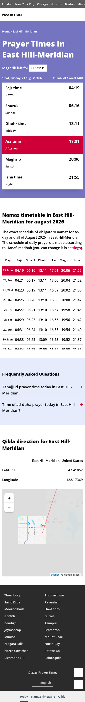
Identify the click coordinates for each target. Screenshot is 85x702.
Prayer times (12, 14)
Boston (70, 4)
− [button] (9, 507)
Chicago (42, 4)
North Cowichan (16, 651)
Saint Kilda (12, 602)
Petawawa (52, 651)
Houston (56, 4)
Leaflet (55, 574)
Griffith (9, 616)
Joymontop (12, 630)
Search (80, 14)
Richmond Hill (14, 658)
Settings (78, 684)
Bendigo (10, 623)
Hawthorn (52, 609)
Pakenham (52, 602)
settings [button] (74, 247)
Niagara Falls (13, 644)
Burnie (49, 616)
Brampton (52, 630)
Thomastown (54, 595)
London (7, 4)
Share (78, 672)
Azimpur (51, 623)
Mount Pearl (54, 637)
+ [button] (9, 498)
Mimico (9, 637)
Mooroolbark (14, 609)
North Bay (52, 644)
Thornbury (12, 595)
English (45, 682)
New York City (24, 4)
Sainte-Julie (53, 658)
